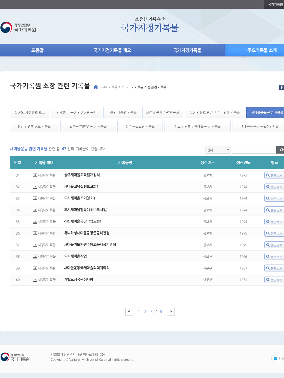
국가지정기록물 (187, 50)
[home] (95, 88)
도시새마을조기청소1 (79, 198)
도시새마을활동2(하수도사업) (86, 210)
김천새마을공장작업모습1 (83, 221)
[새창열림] (281, 88)
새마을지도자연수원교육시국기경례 (90, 245)
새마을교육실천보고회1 (81, 186)
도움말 (37, 50)
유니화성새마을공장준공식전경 (86, 233)
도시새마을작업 (75, 256)
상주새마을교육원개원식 (82, 175)
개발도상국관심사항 (78, 279)
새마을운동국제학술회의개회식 (86, 268)
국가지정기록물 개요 (112, 50)
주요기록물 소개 (113, 87)
